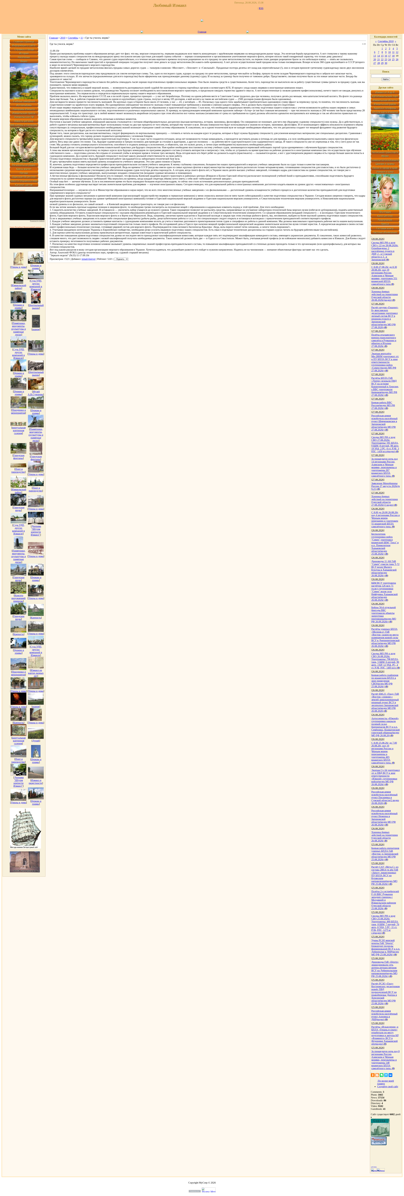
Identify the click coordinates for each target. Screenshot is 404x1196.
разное (35, 329)
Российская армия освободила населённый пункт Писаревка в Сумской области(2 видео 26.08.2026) (385, 797)
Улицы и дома (18, 267)
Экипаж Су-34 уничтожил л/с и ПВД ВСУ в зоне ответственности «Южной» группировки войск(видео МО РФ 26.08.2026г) (385, 777)
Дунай (35, 740)
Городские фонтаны (18, 457)
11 (81, 37)
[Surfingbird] (386, 1075)
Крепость (36, 617)
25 (393, 59)
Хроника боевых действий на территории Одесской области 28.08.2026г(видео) (384, 295)
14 (378, 55)
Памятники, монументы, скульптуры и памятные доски (18, 329)
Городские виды (18, 509)
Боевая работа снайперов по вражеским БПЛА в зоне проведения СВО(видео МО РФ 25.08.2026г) (384, 681)
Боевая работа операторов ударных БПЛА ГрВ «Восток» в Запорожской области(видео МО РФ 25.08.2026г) (385, 854)
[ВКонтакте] (390, 1075)
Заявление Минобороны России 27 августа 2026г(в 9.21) (385, 486)
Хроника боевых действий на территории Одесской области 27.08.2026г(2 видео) (384, 500)
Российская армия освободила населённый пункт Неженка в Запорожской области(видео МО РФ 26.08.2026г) (384, 817)
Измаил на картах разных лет (36, 673)
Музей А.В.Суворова (35, 393)
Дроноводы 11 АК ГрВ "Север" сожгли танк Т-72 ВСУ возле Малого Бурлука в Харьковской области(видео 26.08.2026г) (385, 568)
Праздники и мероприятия (18, 411)
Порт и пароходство (18, 470)
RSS (261, 8)
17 (389, 55)
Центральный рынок (36, 306)
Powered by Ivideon (37, 221)
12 (397, 52)
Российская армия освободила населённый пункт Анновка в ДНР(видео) (384, 1015)
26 (397, 59)
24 (389, 59)
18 (393, 55)
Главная (202, 31)
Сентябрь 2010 (386, 41)
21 (378, 59)
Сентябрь (73, 37)
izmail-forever (88, 259)
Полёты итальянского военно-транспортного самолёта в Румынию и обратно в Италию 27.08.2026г (383, 340)
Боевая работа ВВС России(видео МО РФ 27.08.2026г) (383, 405)
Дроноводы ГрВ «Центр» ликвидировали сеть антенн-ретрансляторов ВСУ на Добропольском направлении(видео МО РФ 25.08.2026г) (385, 969)
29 (382, 63)
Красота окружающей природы (18, 598)
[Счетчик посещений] (379, 1144)
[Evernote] (381, 1075)
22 (382, 59)
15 (382, 55)
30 (386, 63)
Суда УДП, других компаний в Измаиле (36, 285)
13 (374, 55)
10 (389, 52)
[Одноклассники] (373, 1075)
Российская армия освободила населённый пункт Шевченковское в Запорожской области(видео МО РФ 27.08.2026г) (384, 422)
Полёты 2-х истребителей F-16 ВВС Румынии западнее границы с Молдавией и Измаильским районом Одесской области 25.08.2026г (385, 900)
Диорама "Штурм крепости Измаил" (36, 530)
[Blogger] (377, 1075)
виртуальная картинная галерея (19, 430)
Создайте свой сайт (387, 1086)
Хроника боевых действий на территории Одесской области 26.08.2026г (384, 836)
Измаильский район (19, 287)
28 (378, 63)
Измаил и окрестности (35, 781)
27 (374, 63)
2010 (62, 37)
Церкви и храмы (36, 267)
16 (386, 55)
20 (374, 59)
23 (386, 59)
